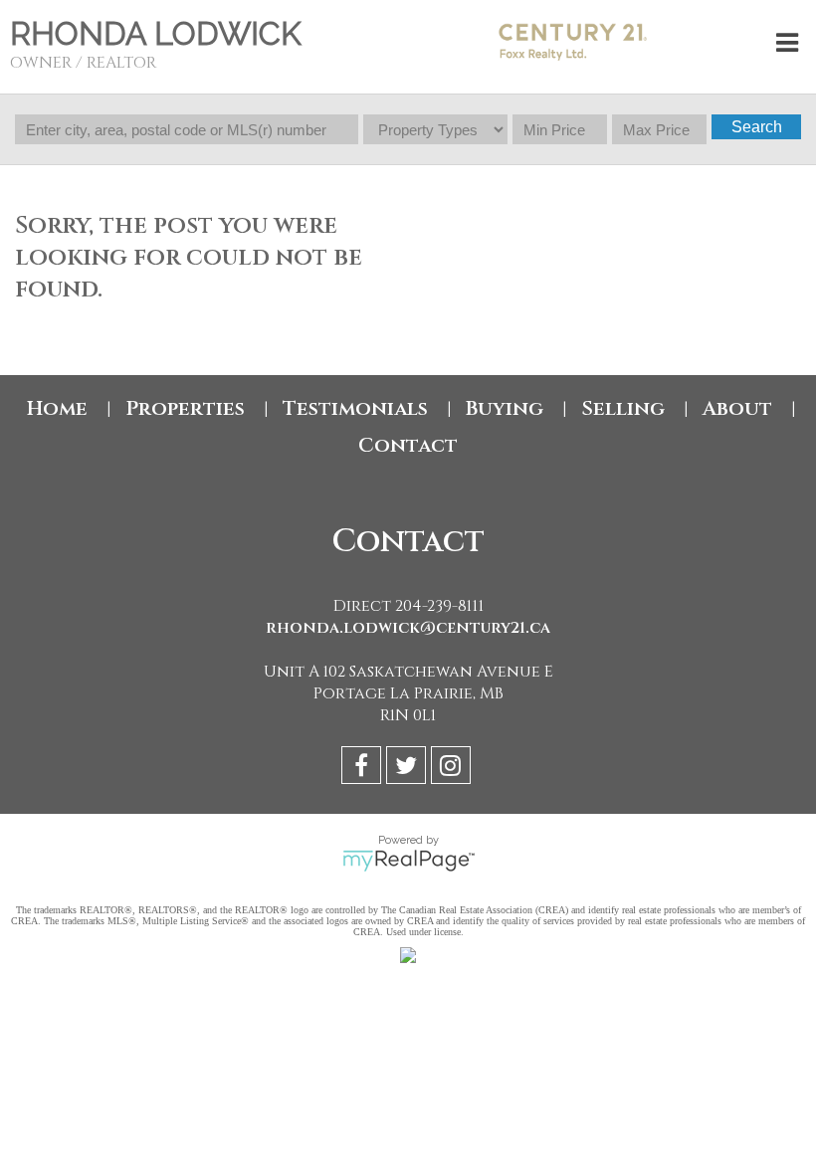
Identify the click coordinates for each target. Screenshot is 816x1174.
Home (57, 408)
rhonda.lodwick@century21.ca (408, 628)
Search (756, 126)
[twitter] (408, 768)
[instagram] (453, 768)
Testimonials (355, 408)
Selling (623, 408)
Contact (408, 445)
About (737, 408)
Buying (504, 408)
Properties (185, 408)
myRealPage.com (408, 861)
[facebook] (363, 768)
